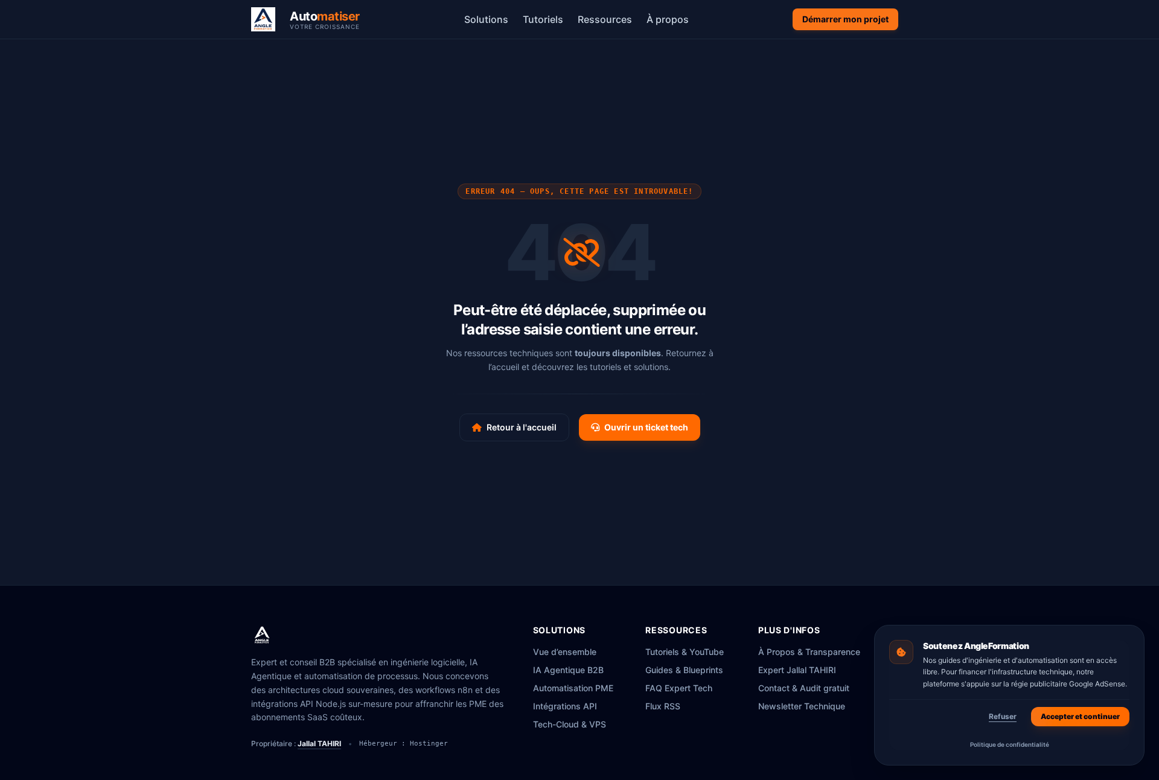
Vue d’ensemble (564, 652)
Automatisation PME (573, 688)
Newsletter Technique (801, 706)
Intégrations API (565, 706)
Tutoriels (543, 19)
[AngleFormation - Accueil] (262, 635)
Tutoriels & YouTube (684, 652)
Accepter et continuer (1080, 716)
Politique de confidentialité (1009, 744)
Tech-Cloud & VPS (569, 724)
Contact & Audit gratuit (803, 688)
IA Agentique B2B (568, 670)
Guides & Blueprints (684, 670)
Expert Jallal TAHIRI (797, 670)
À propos (668, 19)
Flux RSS (662, 706)
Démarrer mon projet (845, 19)
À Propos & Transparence (809, 652)
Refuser (1003, 716)
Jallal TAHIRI (319, 743)
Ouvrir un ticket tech (646, 427)
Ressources (605, 19)
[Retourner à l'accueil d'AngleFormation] (267, 19)
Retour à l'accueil (522, 427)
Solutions (486, 19)
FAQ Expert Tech (678, 688)
